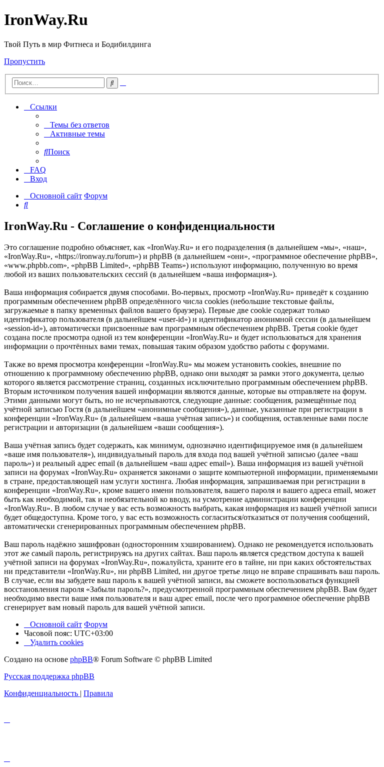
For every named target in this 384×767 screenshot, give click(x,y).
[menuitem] (77, 124)
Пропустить (24, 61)
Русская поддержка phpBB (49, 676)
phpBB (81, 659)
